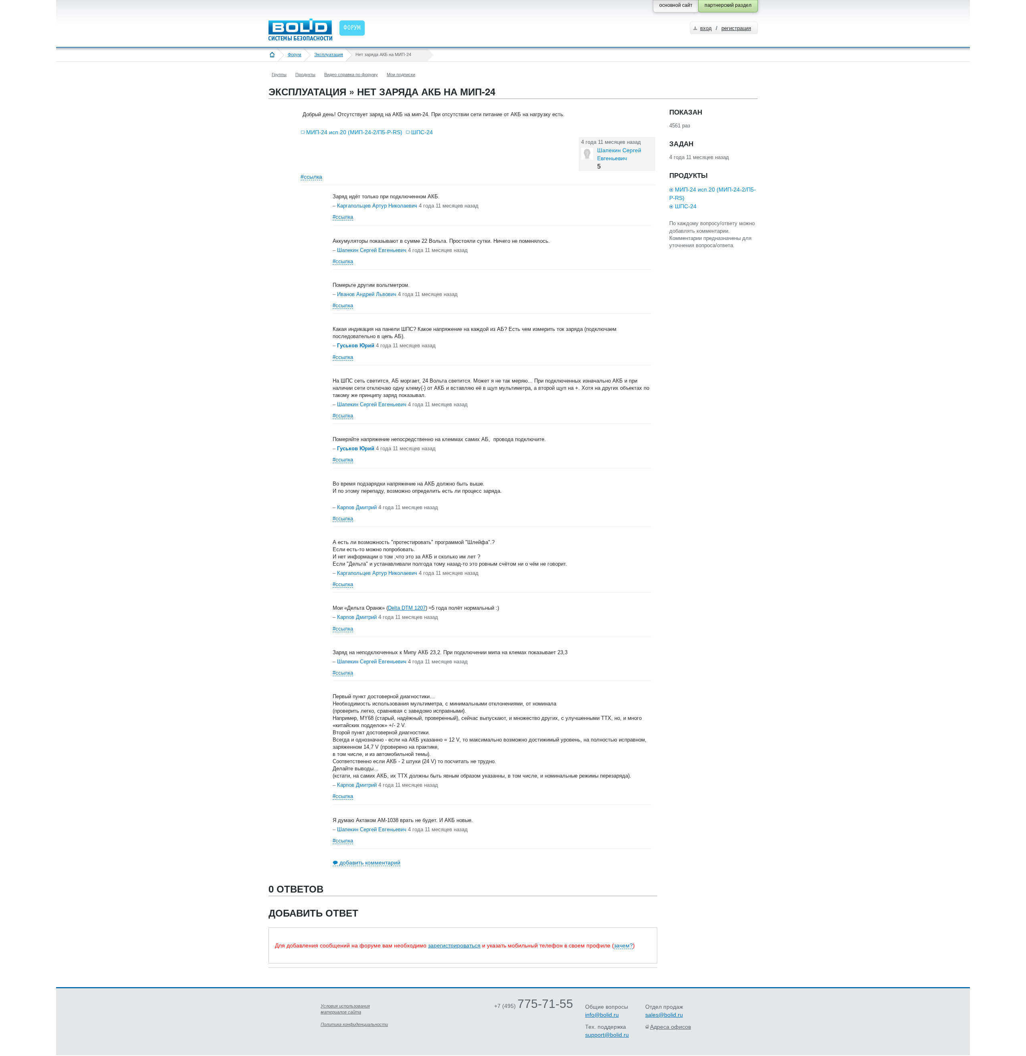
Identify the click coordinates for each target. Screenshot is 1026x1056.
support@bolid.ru (607, 1035)
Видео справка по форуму (351, 74)
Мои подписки (401, 74)
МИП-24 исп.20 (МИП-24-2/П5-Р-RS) (354, 132)
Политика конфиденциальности (354, 1024)
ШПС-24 (422, 132)
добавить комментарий (369, 862)
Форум (294, 54)
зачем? (623, 945)
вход (706, 28)
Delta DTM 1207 (407, 608)
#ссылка (311, 176)
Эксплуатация (328, 54)
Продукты (305, 74)
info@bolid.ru (602, 1015)
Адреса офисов (670, 1027)
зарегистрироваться (454, 945)
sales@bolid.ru (664, 1015)
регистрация (736, 28)
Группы (279, 74)
